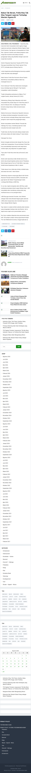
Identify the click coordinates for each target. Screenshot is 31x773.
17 (3, 663)
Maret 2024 (6, 438)
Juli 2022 (5, 494)
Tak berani (12, 226)
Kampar (10, 599)
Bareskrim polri (6, 223)
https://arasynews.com (17, 262)
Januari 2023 (6, 477)
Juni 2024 (5, 429)
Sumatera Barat (7, 573)
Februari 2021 (6, 541)
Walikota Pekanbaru (7, 611)
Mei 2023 (5, 466)
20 (14, 663)
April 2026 (5, 368)
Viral (4, 581)
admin (2, 20)
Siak (18, 609)
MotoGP (20, 601)
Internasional (6, 553)
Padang (25, 601)
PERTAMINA (4, 606)
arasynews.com (11, 765)
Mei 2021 (5, 533)
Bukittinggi (5, 596)
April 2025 (5, 401)
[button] (25, 3)
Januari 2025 (6, 410)
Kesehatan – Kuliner (8, 556)
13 (14, 661)
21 (18, 663)
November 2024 (7, 415)
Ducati (16, 596)
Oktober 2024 (6, 418)
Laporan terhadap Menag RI (18, 223)
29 (22, 666)
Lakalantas (5, 601)
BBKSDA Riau (16, 594)
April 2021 (5, 536)
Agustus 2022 (6, 491)
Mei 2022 (5, 499)
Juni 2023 (5, 463)
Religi (4, 567)
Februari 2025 (6, 407)
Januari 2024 (6, 443)
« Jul (3, 671)
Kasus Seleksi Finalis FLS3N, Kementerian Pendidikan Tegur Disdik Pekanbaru (19, 311)
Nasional (5, 559)
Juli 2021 (5, 527)
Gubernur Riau (22, 596)
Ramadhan (4, 609)
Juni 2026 (5, 362)
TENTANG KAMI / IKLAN (5, 724)
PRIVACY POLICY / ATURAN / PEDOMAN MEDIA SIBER (13, 727)
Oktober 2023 (6, 452)
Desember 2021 (7, 513)
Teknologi (5, 576)
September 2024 (7, 421)
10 (3, 661)
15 (22, 661)
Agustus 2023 (6, 457)
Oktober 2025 (6, 384)
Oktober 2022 (6, 485)
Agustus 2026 (6, 356)
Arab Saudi (4, 594)
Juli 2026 (5, 359)
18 (7, 663)
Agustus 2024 (6, 424)
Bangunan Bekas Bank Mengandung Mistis (14, 335)
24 (3, 666)
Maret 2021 (6, 538)
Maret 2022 (6, 505)
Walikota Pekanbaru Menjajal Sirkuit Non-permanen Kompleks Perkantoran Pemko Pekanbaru (19, 276)
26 (11, 666)
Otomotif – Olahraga (8, 562)
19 (11, 663)
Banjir (10, 594)
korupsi (15, 599)
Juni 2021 (5, 530)
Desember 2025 (7, 379)
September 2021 (7, 522)
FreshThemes (23, 765)
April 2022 (5, 502)
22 (22, 663)
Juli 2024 (5, 426)
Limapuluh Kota (12, 601)
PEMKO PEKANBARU (19, 604)
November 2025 (7, 382)
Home (2, 8)
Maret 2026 (6, 370)
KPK (19, 599)
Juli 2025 (5, 393)
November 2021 (7, 516)
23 (26, 663)
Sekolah (14, 609)
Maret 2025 (6, 404)
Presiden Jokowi (23, 606)
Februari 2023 (6, 474)
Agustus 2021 (6, 524)
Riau (4, 570)
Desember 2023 (7, 446)
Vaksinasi (23, 609)
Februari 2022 (6, 508)
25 (7, 666)
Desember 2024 (7, 412)
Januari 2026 (6, 376)
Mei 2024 (5, 432)
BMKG (21, 594)
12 (11, 661)
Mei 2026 (5, 365)
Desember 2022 (7, 480)
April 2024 (5, 435)
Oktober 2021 (6, 519)
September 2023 (7, 454)
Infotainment (6, 551)
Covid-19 (11, 596)
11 (7, 661)
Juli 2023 (5, 460)
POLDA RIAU (4, 226)
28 (18, 666)
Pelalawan (11, 604)
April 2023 (5, 468)
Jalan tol (4, 599)
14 (18, 661)
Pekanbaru (7, 8)
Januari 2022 (6, 510)
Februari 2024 (6, 440)
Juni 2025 (5, 396)
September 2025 (7, 387)
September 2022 (7, 488)
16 (26, 661)
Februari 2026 (6, 373)
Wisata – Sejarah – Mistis (9, 584)
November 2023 (7, 449)
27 (14, 666)
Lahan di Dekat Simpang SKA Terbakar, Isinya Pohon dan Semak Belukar (18, 298)
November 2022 (7, 482)
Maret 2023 (6, 471)
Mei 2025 (5, 398)
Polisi (16, 606)
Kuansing (24, 599)
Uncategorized (7, 579)
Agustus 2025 (6, 390)
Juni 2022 (5, 496)
